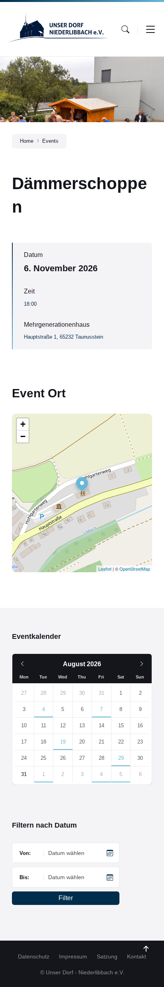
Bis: (24, 877)
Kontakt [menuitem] (136, 956)
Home (26, 141)
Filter (66, 898)
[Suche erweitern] (125, 29)
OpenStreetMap (134, 568)
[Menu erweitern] (150, 29)
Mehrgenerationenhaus (57, 324)
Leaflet (104, 568)
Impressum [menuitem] (73, 956)
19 (63, 742)
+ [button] (22, 424)
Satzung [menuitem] (107, 956)
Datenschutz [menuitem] (33, 956)
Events (50, 141)
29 (121, 758)
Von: (25, 853)
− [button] (22, 436)
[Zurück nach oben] (146, 949)
